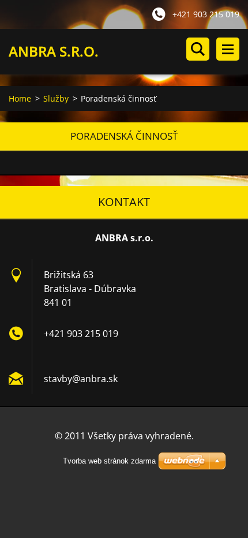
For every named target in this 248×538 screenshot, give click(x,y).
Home (20, 98)
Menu (227, 49)
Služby (56, 98)
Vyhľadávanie (197, 49)
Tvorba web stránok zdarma (109, 461)
